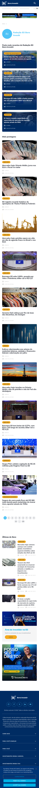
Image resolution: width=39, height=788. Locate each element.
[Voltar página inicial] (10, 3)
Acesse (11, 637)
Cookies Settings (19, 776)
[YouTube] (30, 704)
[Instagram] (8, 704)
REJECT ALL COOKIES (19, 780)
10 (15, 521)
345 (22, 521)
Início (3, 23)
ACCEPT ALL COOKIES (19, 785)
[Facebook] (14, 704)
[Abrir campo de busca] (34, 3)
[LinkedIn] (25, 704)
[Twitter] (19, 704)
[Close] (36, 769)
